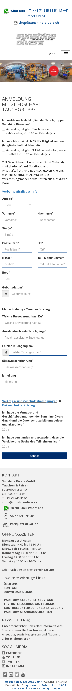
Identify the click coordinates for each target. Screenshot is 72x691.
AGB (63, 685)
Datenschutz (49, 685)
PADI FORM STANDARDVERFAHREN (28, 612)
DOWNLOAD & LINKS (18, 592)
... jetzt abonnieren (16, 638)
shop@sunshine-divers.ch (39, 22)
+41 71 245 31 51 (45, 10)
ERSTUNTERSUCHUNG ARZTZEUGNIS (29, 604)
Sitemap (44, 688)
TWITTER (12, 661)
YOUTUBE (13, 657)
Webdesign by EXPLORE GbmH (23, 681)
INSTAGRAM (15, 666)
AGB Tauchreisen (25, 688)
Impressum (31, 685)
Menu (53, 53)
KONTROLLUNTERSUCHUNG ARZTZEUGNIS (33, 608)
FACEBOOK (14, 653)
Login (56, 688)
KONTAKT (11, 588)
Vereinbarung (44, 570)
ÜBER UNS (11, 584)
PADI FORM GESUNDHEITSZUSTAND (28, 600)
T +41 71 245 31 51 (14, 498)
